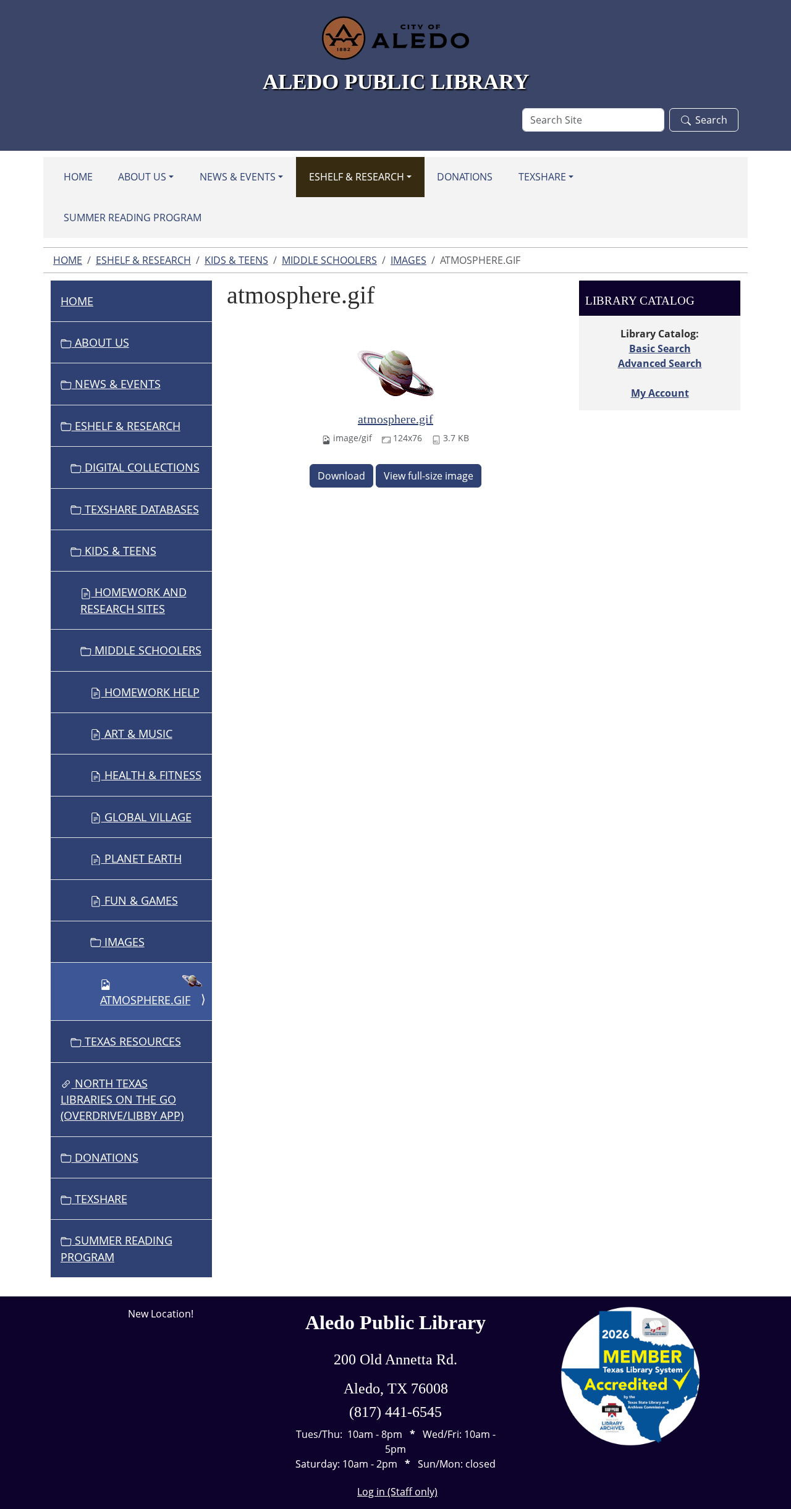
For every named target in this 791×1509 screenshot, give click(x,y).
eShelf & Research (356, 177)
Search (711, 120)
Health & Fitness (151, 774)
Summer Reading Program (132, 217)
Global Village (146, 816)
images (408, 260)
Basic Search (660, 348)
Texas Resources (131, 1041)
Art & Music (136, 733)
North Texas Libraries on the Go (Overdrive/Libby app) (122, 1099)
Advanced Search (660, 363)
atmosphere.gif (395, 419)
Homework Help (150, 692)
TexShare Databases (140, 509)
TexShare (542, 177)
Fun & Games (139, 900)
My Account (660, 393)
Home (78, 177)
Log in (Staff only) (397, 1491)
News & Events (238, 177)
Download (341, 476)
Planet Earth (141, 858)
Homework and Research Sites (133, 600)
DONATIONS (465, 177)
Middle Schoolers (329, 260)
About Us (142, 177)
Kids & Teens (236, 260)
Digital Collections (141, 467)
